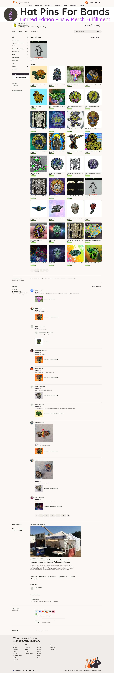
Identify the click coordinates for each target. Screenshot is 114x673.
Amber (36, 497)
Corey (40, 332)
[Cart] (99, 2)
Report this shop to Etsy (17, 90)
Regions (99, 670)
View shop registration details (42, 630)
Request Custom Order (21, 74)
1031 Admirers (15, 85)
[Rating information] (19, 27)
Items (13, 31)
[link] (32, 270)
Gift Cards (82, 5)
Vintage (65, 5)
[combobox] (52, 2)
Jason (36, 404)
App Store (17, 664)
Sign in (91, 2)
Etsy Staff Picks (38, 5)
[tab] (20, 37)
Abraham (36, 326)
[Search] (86, 2)
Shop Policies (34, 31)
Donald (36, 290)
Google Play (27, 664)
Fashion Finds (57, 5)
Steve (36, 368)
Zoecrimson (37, 350)
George (36, 386)
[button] (88, 25)
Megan (36, 422)
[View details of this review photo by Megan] (44, 433)
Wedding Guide (73, 5)
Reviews (20, 31)
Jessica (36, 308)
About (26, 31)
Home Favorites (48, 5)
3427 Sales (14, 83)
